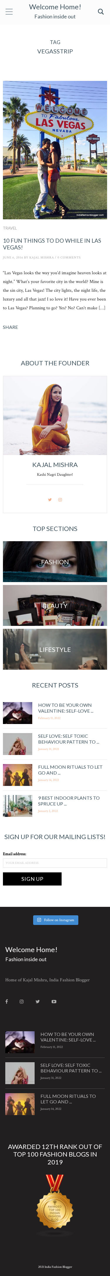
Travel (10, 228)
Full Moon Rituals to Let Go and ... (68, 1098)
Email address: (14, 854)
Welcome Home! (55, 6)
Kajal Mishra (41, 258)
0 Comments (69, 258)
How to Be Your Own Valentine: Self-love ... (65, 707)
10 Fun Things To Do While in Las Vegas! (52, 244)
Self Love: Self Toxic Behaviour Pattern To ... (68, 738)
